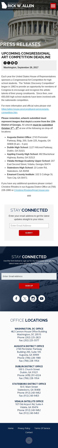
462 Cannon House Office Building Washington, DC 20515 (29, 333)
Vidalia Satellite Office (29, 401)
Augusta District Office (29, 346)
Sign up (29, 286)
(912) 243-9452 (33, 392)
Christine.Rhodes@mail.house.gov (31, 190)
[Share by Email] (16, 63)
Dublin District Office (29, 366)
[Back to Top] (29, 440)
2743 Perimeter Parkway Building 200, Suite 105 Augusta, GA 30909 (29, 351)
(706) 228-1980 (33, 357)
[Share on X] (8, 63)
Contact (29, 432)
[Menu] (53, 6)
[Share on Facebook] (5, 63)
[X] (24, 298)
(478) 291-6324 (33, 375)
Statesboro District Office (29, 383)
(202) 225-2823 (33, 337)
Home (11, 428)
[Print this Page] (12, 63)
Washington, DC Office (29, 328)
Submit (29, 233)
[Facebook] (16, 298)
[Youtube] (41, 298)
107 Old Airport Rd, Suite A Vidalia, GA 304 (29, 406)
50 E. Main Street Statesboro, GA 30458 (29, 388)
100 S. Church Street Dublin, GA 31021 (29, 371)
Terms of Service (42, 428)
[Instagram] (33, 298)
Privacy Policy (24, 428)
